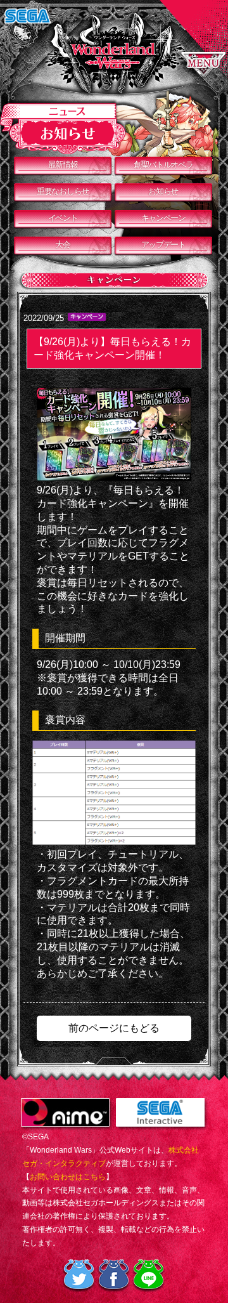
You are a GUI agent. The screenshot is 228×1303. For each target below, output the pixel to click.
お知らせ (163, 191)
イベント (63, 218)
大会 (62, 244)
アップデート (163, 244)
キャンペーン (163, 218)
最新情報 (63, 164)
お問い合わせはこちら (68, 1176)
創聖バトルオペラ (163, 164)
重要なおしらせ (63, 191)
